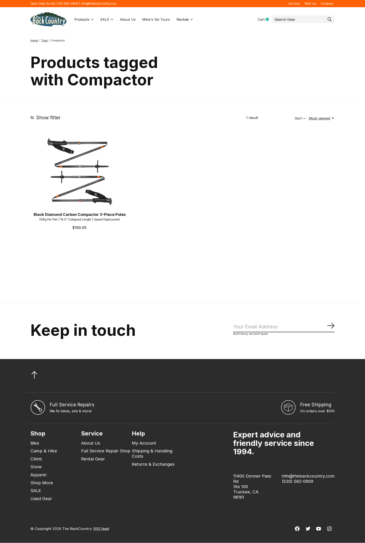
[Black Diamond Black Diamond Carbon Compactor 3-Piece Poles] (79, 171)
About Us (128, 19)
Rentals (183, 19)
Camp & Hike (43, 450)
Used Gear (41, 498)
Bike (34, 443)
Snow (36, 466)
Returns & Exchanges (153, 464)
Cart (264, 19)
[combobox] (303, 19)
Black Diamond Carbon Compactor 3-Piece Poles (80, 214)
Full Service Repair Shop (105, 450)
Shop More (41, 482)
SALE (104, 19)
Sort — (300, 118)
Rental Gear (93, 458)
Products (81, 19)
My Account (144, 443)
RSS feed (101, 529)
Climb (36, 458)
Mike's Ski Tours (156, 19)
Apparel (38, 474)
